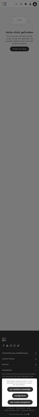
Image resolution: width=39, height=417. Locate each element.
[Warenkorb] (35, 4)
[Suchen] (21, 4)
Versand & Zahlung (27, 410)
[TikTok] (18, 346)
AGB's (29, 408)
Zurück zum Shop (19, 49)
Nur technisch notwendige (20, 389)
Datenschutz (20, 408)
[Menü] (16, 4)
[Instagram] (11, 346)
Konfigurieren (20, 396)
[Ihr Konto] (30, 4)
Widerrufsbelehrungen (12, 410)
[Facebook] (3, 346)
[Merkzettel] (26, 4)
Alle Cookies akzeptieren (20, 402)
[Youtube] (7, 346)
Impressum (11, 408)
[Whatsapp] (14, 346)
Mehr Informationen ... (19, 385)
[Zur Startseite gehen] (4, 4)
